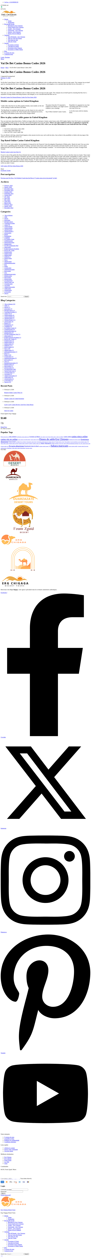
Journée (6, 1239)
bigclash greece (8, 222)
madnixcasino (8, 253)
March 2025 (7, 203)
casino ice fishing (59, 436)
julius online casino (5, 443)
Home (2, 67)
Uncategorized (8, 280)
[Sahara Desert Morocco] (23, 573)
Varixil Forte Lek (9, 282)
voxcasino (7, 285)
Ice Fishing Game (9, 239)
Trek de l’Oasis (12, 1238)
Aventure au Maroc (34, 436)
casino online (67, 436)
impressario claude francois (42, 441)
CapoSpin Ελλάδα (9, 223)
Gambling (7, 237)
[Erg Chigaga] (14, 545)
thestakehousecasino (10, 274)
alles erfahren (13, 436)
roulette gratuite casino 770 (44, 446)
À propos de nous (9, 1249)
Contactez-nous (8, 1251)
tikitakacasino (8, 276)
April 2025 (7, 201)
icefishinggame (8, 241)
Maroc (43, 443)
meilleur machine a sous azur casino (58, 443)
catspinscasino (8, 229)
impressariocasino (9, 242)
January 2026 (8, 187)
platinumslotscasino (9, 263)
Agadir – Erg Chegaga (14, 1225)
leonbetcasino (8, 252)
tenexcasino (7, 271)
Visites (10, 1217)
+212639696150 (5, 1172)
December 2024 (8, 208)
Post (5, 264)
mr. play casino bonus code (84, 443)
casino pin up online (9, 439)
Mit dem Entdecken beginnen (72, 443)
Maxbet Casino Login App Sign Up (11, 152)
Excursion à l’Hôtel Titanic (15, 1246)
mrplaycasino (8, 258)
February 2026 (8, 185)
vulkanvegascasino (9, 287)
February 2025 (8, 204)
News (6, 260)
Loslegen (30, 443)
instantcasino (7, 244)
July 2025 (7, 196)
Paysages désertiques (16, 446)
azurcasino (7, 220)
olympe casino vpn (5, 446)
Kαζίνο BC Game (9, 250)
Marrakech (48, 443)
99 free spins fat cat (5, 436)
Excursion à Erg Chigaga (15, 1244)
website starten (4, 448)
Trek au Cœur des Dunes (15, 1235)
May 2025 (7, 200)
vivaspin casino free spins (83, 446)
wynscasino (7, 292)
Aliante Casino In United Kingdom (14, 398)
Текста (6, 293)
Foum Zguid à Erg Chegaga (16, 1224)
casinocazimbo (8, 228)
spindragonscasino (9, 269)
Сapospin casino (29, 448)
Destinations (7, 236)
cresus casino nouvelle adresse (24, 439)
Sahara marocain (59, 445)
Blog (7, 67)
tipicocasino (7, 277)
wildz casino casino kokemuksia (18, 448)
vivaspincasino (8, 284)
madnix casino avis (37, 443)
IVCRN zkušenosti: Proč (11, 245)
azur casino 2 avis (44, 436)
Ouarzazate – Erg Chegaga (15, 1227)
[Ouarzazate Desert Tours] (23, 503)
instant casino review (60, 441)
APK (5, 217)
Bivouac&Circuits (9, 1220)
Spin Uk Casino (8, 410)
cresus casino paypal (35, 439)
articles (6, 218)
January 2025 (8, 206)
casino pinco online (79, 436)
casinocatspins (8, 226)
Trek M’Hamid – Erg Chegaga (16, 1233)
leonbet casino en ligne (13, 443)
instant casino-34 (52, 441)
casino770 (7, 225)
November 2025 (8, 190)
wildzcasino (7, 288)
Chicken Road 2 (8, 231)
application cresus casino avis (23, 436)
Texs (5, 272)
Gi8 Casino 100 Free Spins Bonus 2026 (12, 166)
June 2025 (7, 198)
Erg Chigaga (61, 439)
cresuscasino (7, 233)
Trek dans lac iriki (13, 1236)
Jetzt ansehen (67, 441)
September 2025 (8, 193)
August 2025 (8, 195)
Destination (11, 1219)
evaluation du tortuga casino (74, 439)
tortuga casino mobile (73, 446)
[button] (4, 427)
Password (3, 1191)
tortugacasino (8, 279)
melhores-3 (7, 257)
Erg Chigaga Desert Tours (8, 1210)
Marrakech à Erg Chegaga (15, 1222)
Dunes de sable (47, 439)
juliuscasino (7, 247)
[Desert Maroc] (14, 466)
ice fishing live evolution (21, 441)
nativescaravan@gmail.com (8, 1175)
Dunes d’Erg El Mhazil (14, 1230)
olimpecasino (8, 261)
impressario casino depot (31, 441)
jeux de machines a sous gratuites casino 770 (79, 441)
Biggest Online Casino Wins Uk (13, 392)
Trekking (6, 1232)
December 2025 (8, 189)
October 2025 (8, 192)
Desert (6, 234)
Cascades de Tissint (13, 1243)
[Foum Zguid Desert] (23, 533)
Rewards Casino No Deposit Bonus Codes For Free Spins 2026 (19, 97)
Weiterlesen (9, 448)
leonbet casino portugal (23, 443)
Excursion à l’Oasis (13, 1241)
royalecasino (7, 268)
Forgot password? (6, 1195)
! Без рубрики (8, 215)
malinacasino (8, 255)
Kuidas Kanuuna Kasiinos (11, 249)
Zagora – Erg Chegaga (14, 1228)
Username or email (6, 1189)
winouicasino (8, 290)
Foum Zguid (12, 442)
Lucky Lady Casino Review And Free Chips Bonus (18, 404)
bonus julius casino (52, 436)
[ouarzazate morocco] (13, 480)
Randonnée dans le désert (31, 446)
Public (6, 266)
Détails (6, 1216)
